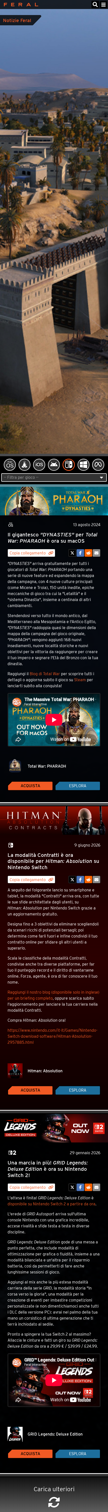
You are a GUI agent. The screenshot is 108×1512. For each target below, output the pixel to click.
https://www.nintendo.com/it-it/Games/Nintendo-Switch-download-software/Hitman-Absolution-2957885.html (52, 1036)
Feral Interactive (19, 4)
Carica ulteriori (54, 1489)
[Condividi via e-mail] (96, 553)
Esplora (77, 785)
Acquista (30, 785)
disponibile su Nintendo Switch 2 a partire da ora (51, 1204)
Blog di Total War (45, 673)
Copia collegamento (28, 553)
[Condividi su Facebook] (80, 553)
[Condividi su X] (72, 553)
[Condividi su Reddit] (88, 553)
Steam (80, 679)
